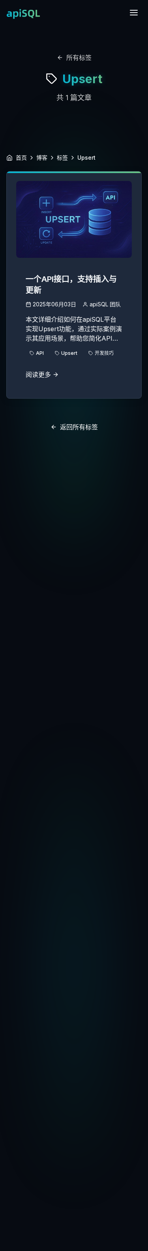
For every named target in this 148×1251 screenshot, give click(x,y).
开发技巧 (104, 353)
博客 (41, 157)
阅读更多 (38, 374)
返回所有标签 (79, 427)
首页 (21, 157)
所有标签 (79, 58)
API (40, 353)
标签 (62, 157)
